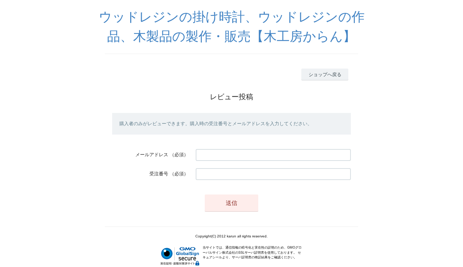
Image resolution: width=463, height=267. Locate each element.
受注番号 (158, 173)
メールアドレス (151, 154)
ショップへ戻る (325, 74)
